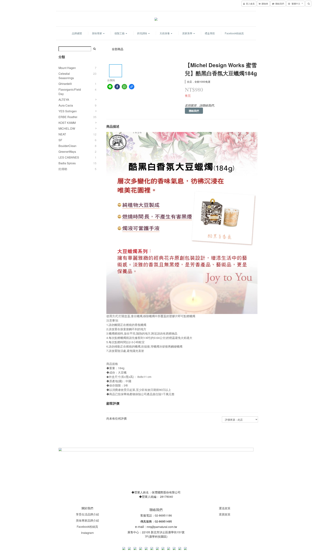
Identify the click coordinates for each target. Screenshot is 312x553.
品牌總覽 (77, 33)
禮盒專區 (210, 33)
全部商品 (117, 49)
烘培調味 (142, 33)
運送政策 (224, 508)
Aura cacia (65, 105)
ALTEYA (63, 99)
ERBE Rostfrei (67, 117)
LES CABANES (68, 157)
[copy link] (131, 86)
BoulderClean (67, 146)
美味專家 (97, 33)
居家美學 (187, 33)
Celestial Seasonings (66, 75)
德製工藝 (119, 33)
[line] (110, 86)
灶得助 (62, 169)
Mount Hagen (67, 68)
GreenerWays (67, 151)
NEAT (62, 134)
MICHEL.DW (66, 128)
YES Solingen (67, 111)
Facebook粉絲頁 (234, 33)
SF (60, 140)
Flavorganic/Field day (69, 91)
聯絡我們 (194, 110)
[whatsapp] (124, 86)
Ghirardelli (65, 84)
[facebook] (117, 86)
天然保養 (165, 33)
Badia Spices (67, 163)
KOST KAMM (67, 123)
